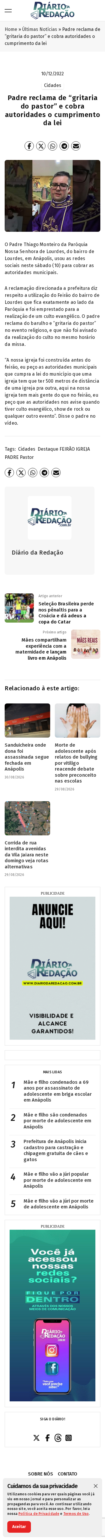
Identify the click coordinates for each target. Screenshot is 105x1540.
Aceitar (19, 1526)
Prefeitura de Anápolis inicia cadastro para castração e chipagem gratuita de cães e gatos (56, 1150)
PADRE (12, 457)
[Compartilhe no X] (41, 146)
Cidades (26, 449)
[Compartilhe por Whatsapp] (52, 146)
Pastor (27, 457)
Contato (67, 1474)
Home (11, 29)
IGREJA (83, 449)
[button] (96, 1486)
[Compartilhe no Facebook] (29, 146)
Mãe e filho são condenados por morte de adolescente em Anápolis (57, 1121)
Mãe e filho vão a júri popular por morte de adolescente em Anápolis (57, 1180)
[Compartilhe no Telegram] (64, 146)
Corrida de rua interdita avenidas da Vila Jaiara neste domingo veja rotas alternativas (26, 855)
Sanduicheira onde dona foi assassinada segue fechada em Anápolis (27, 757)
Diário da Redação (37, 552)
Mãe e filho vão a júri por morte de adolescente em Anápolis (59, 1204)
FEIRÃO (67, 449)
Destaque (48, 449)
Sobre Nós (40, 1474)
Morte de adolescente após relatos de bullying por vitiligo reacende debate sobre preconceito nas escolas (76, 763)
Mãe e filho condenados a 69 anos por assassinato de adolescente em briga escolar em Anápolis (58, 1091)
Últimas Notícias (39, 29)
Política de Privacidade (38, 1514)
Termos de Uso (76, 1514)
